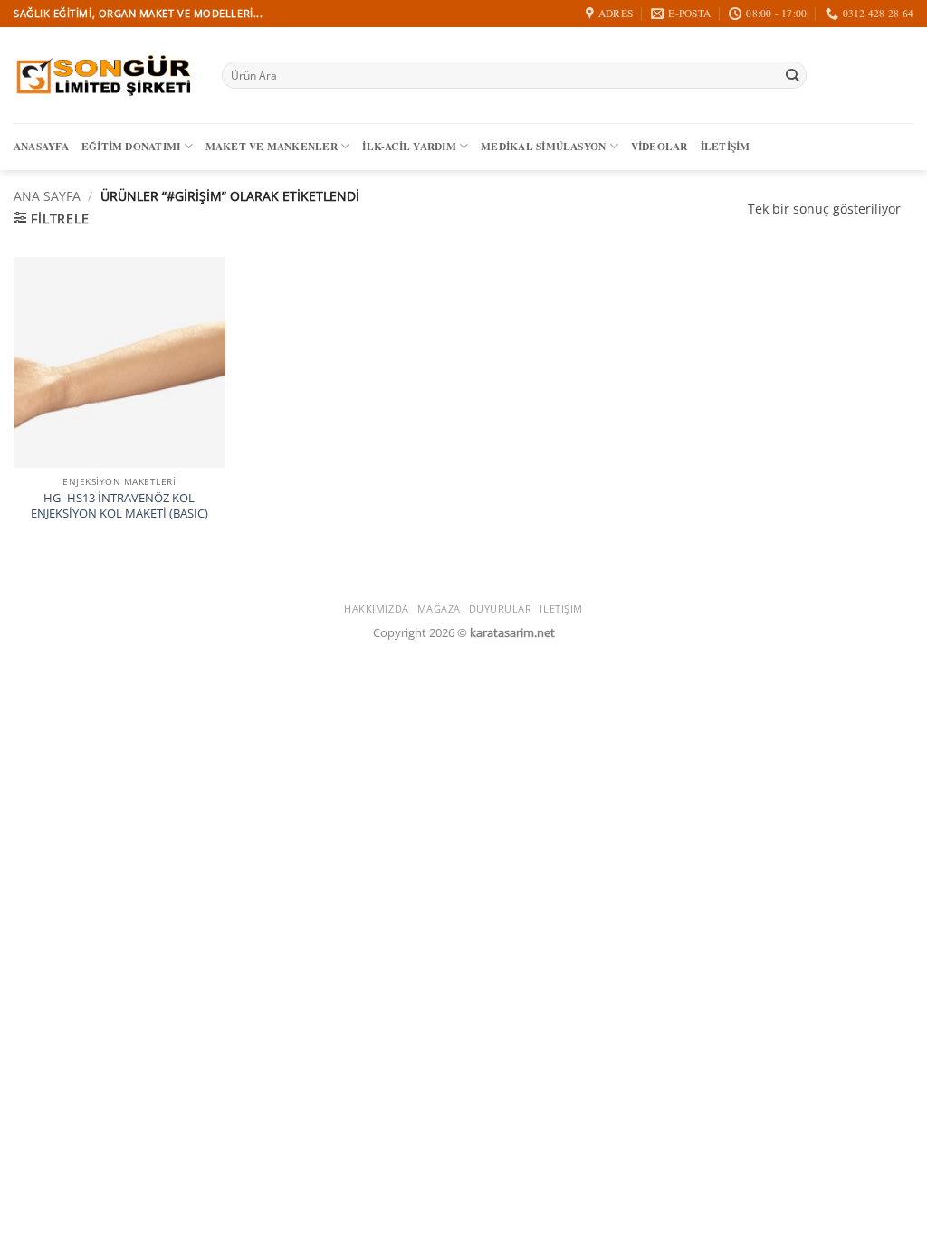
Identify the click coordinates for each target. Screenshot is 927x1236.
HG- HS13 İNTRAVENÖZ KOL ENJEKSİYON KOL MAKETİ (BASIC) (119, 505)
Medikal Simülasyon (543, 146)
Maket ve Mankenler (271, 146)
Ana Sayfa (47, 195)
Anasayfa (41, 146)
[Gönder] (793, 76)
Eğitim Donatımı (130, 146)
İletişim (725, 146)
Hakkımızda (376, 608)
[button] (51, 218)
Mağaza (439, 608)
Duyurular (500, 608)
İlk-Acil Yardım (408, 146)
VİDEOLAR (659, 146)
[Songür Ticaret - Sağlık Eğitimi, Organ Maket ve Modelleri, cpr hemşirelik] (104, 74)
